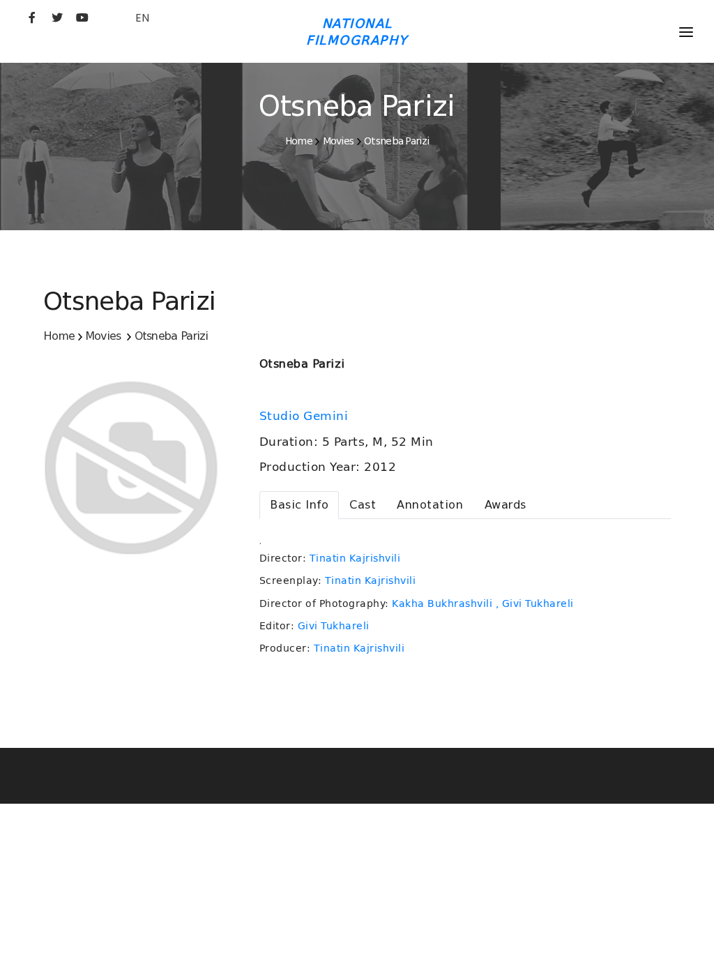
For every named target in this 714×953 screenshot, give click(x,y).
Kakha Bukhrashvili (442, 603)
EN (142, 18)
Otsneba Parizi (396, 141)
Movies (338, 141)
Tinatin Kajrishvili (355, 558)
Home (298, 141)
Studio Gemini (305, 416)
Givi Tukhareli (334, 625)
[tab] (299, 505)
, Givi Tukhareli (535, 603)
